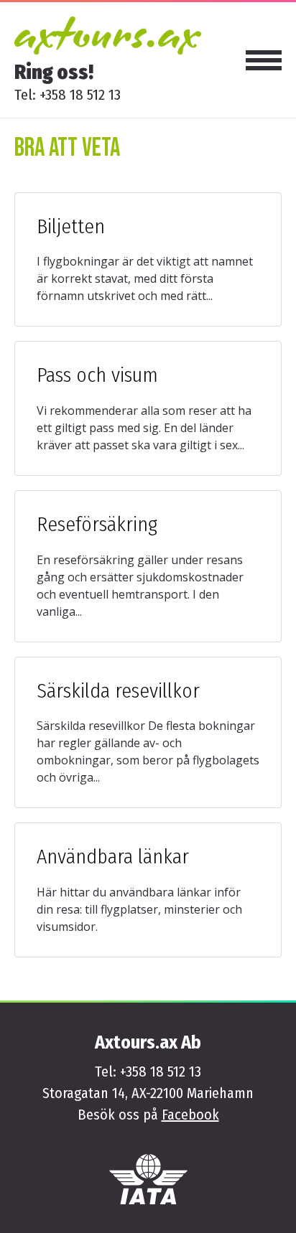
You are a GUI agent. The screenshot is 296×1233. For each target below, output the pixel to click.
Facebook (190, 1114)
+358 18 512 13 (80, 94)
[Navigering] (264, 60)
